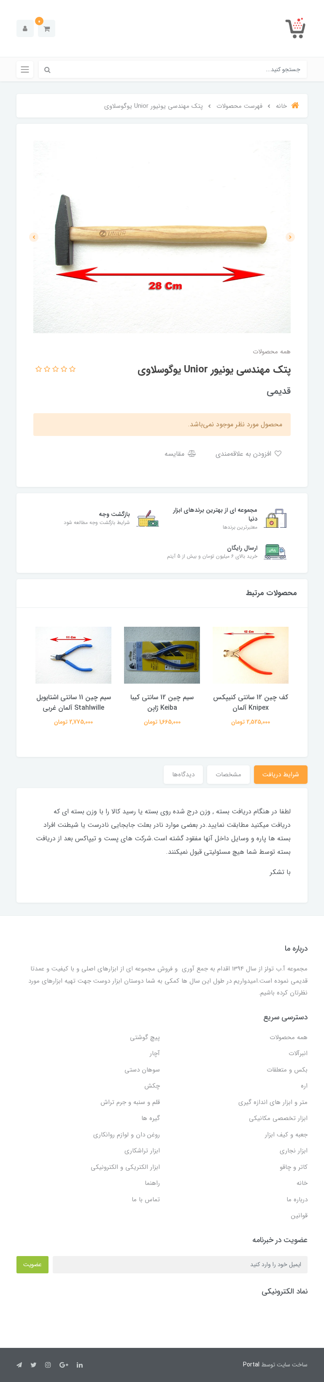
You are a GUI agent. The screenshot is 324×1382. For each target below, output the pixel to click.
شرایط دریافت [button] (280, 775)
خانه (302, 1183)
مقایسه (175, 454)
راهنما (152, 1183)
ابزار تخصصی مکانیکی (278, 1118)
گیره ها (150, 1118)
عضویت (32, 1264)
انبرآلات (298, 1053)
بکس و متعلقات (287, 1070)
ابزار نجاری (294, 1151)
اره (304, 1086)
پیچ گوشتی (145, 1037)
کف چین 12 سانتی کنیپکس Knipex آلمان (250, 702)
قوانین (299, 1216)
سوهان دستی (142, 1070)
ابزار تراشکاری (142, 1151)
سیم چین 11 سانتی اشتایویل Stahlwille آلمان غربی (73, 702)
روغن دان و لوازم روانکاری (126, 1135)
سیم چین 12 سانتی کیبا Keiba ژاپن (162, 702)
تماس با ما (146, 1200)
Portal (251, 1364)
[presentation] (290, 237)
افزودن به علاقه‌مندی (244, 454)
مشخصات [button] (228, 775)
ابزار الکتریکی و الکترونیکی (125, 1167)
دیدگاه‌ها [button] (183, 775)
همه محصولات (289, 1037)
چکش (152, 1086)
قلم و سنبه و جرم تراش (130, 1102)
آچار (155, 1053)
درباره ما (297, 1200)
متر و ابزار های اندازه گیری (273, 1102)
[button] (46, 28)
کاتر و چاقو (294, 1167)
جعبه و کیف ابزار (286, 1135)
